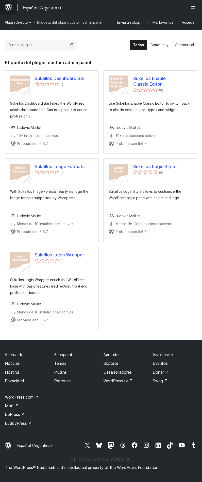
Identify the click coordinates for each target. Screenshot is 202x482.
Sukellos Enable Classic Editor (149, 81)
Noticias (12, 363)
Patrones (62, 380)
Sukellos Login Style (154, 166)
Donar (161, 372)
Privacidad (14, 380)
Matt (12, 405)
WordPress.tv (118, 380)
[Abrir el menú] (194, 7)
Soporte (110, 363)
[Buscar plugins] (72, 45)
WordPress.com (21, 397)
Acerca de (14, 354)
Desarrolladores (117, 372)
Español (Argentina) (34, 445)
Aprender (111, 354)
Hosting (12, 372)
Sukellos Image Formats (60, 166)
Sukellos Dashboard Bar (59, 78)
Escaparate (64, 354)
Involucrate (163, 354)
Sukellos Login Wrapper (59, 254)
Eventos (160, 363)
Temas (60, 363)
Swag (160, 380)
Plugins (60, 372)
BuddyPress (18, 423)
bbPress (15, 414)
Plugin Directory (18, 22)
